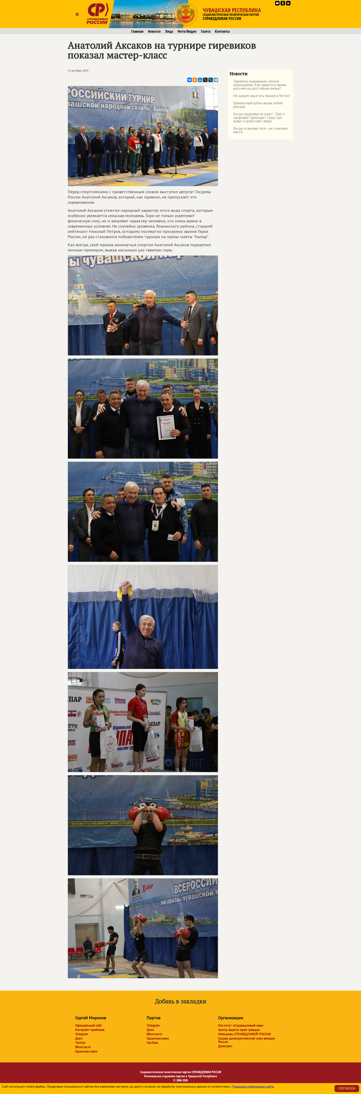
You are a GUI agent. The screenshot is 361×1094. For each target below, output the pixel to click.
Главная (137, 31)
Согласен (346, 1088)
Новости (154, 31)
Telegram (81, 1034)
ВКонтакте (83, 1047)
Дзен (78, 1038)
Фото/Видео (186, 31)
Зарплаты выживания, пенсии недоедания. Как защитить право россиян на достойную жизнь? (258, 85)
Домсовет (225, 1046)
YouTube (152, 1042)
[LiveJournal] (210, 80)
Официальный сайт (88, 1025)
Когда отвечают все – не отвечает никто (259, 130)
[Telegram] (216, 80)
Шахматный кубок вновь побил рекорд (256, 105)
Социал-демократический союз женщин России (246, 1040)
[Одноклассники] (195, 80)
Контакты (222, 31)
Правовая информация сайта (253, 1086)
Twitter (80, 1042)
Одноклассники (86, 1051)
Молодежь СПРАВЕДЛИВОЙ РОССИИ (244, 1034)
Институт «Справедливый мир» (240, 1025)
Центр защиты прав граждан (239, 1029)
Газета (205, 31)
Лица (169, 31)
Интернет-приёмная (89, 1029)
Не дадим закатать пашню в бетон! (260, 96)
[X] (205, 80)
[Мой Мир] (200, 80)
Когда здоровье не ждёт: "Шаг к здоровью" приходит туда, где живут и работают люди (257, 117)
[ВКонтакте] (189, 80)
